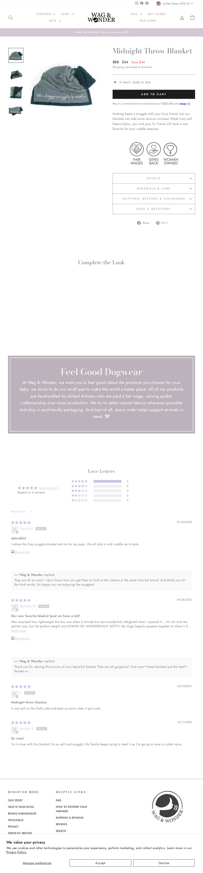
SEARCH (61, 831)
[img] (21, 522)
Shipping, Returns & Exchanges (153, 198)
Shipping (118, 67)
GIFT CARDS (157, 14)
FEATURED (44, 14)
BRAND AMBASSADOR (22, 813)
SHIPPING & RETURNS (69, 818)
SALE (134, 14)
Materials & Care (154, 188)
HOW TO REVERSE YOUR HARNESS (71, 809)
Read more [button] (18, 630)
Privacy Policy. (16, 852)
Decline (164, 863)
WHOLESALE (16, 820)
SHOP (66, 14)
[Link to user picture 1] (20, 559)
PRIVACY (13, 827)
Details (154, 178)
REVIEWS (61, 824)
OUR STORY (148, 21)
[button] (80, 481)
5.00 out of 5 (48, 488)
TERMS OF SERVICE (20, 833)
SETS (53, 21)
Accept (100, 863)
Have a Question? (153, 209)
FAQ (58, 800)
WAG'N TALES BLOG (21, 807)
